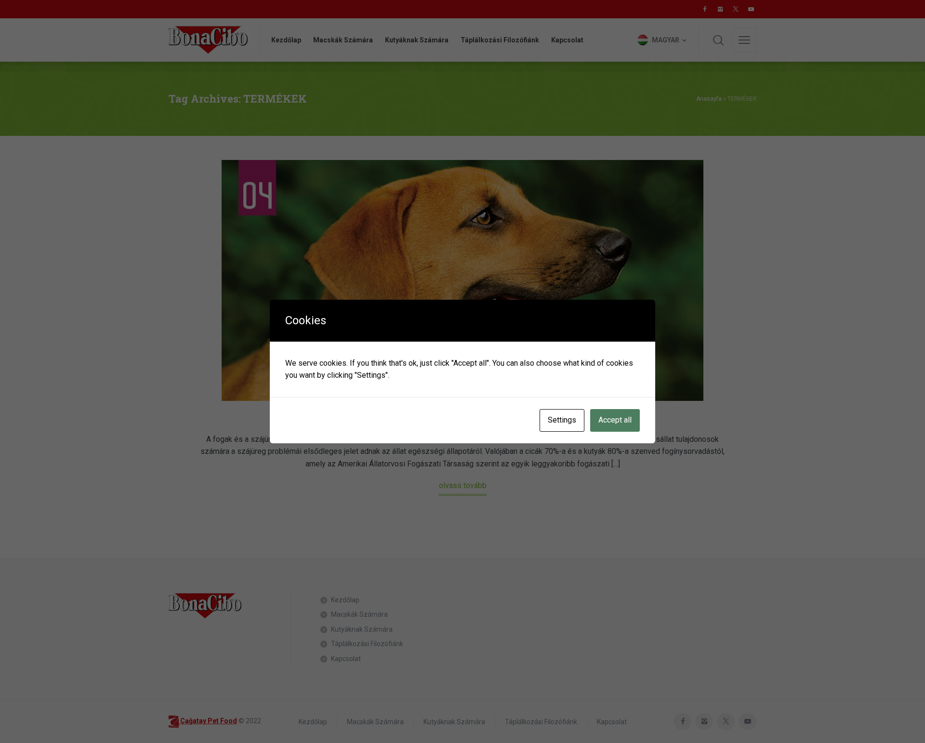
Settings (562, 420)
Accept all (615, 420)
